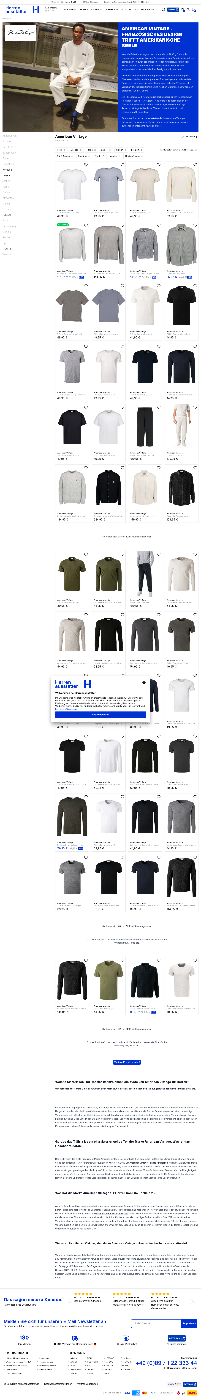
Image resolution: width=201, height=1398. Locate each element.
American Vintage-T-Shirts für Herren (149, 1163)
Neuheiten (96, 9)
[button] (163, 9)
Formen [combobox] (135, 150)
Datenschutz (11, 1369)
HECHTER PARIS (93, 1362)
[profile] (188, 9)
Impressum (44, 1358)
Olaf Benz (108, 1369)
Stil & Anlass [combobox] (63, 156)
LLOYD (90, 1373)
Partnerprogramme (47, 1366)
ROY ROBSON (127, 1369)
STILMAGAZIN (147, 9)
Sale (123, 9)
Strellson (124, 1366)
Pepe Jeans (126, 1358)
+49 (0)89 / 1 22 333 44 (139, 2)
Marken (83, 9)
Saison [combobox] (119, 150)
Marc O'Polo (109, 1362)
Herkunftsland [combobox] (132, 156)
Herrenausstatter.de (151, 118)
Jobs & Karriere (46, 1362)
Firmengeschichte (14, 1373)
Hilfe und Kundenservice (17, 1358)
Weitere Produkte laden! (127, 1062)
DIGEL (89, 1358)
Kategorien (70, 9)
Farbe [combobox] (90, 150)
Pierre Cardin (126, 1362)
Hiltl (88, 1366)
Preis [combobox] (59, 150)
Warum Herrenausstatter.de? (18, 1362)
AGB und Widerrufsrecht (16, 1366)
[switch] (108, 150)
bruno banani (76, 1369)
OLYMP (107, 1373)
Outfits (133, 9)
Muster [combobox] (113, 156)
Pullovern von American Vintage (111, 1214)
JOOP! (90, 1369)
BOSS (73, 1366)
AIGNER (74, 1362)
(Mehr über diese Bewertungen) (20, 1305)
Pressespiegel (45, 1369)
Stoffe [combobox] (98, 156)
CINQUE (74, 1373)
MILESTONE (109, 1358)
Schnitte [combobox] (82, 156)
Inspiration (112, 9)
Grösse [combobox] (75, 150)
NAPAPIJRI (108, 1366)
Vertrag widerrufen (87, 1384)
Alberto (74, 1358)
